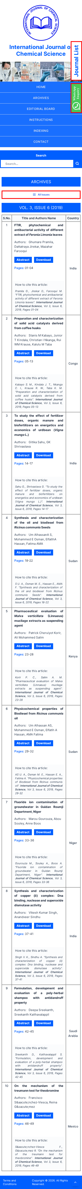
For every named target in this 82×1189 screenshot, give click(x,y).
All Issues (44, 194)
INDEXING (41, 131)
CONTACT (41, 142)
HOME (41, 87)
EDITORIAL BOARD (41, 109)
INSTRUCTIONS (41, 120)
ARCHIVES (41, 98)
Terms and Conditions (10, 1182)
